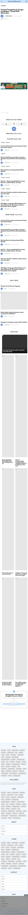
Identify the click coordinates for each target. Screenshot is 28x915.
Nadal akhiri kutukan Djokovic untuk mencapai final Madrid (12, 313)
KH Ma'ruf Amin (21, 759)
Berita (9, 750)
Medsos (8, 766)
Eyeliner (21, 752)
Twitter (2, 881)
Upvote (6, 124)
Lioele (3, 761)
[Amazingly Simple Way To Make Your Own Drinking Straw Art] (8, 406)
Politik (25, 768)
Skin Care (15, 771)
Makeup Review (16, 764)
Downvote (21, 124)
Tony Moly (4, 775)
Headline (8, 757)
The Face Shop (13, 773)
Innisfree (13, 759)
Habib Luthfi (20, 754)
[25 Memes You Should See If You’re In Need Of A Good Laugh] (21, 519)
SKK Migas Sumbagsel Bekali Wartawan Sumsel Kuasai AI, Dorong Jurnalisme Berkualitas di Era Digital (13, 205)
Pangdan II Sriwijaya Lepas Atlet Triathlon (14, 322)
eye (16, 752)
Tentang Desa (5, 773)
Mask (3, 766)
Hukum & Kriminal (5, 759)
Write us (2, 876)
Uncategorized (17, 775)
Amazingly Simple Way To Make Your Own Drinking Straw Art (7, 461)
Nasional (8, 142)
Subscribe (14, 704)
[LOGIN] (26, 1)
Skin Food (22, 771)
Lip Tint (24, 761)
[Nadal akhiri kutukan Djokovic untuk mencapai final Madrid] (14, 300)
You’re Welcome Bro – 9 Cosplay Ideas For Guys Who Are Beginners (21, 684)
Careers (2, 833)
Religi (3, 771)
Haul (3, 757)
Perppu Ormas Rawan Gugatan (10, 286)
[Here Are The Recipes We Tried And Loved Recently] (14, 344)
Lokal (3, 764)
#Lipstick (4, 750)
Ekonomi (4, 752)
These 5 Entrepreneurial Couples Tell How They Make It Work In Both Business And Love (21, 463)
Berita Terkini (15, 750)
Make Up (9, 764)
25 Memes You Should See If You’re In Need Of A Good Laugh (21, 574)
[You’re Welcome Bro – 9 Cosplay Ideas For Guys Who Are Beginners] (21, 629)
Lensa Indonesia (14, 1)
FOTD (8, 754)
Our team (3, 828)
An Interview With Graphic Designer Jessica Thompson (7, 683)
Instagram (3, 889)
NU (19, 766)
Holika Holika (15, 757)
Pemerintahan (11, 768)
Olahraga (4, 768)
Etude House (10, 752)
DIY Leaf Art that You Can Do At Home (7, 573)
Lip (7, 761)
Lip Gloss (19, 761)
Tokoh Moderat (22, 773)
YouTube (2, 886)
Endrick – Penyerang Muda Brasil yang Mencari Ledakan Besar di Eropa (13, 181)
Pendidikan (19, 768)
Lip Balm (12, 761)
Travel (10, 775)
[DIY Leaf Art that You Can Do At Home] (8, 519)
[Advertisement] (14, 101)
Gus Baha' (13, 754)
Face (3, 754)
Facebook (3, 878)
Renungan (9, 771)
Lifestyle (3, 142)
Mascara (24, 764)
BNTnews (23, 750)
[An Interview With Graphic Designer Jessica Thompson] (8, 629)
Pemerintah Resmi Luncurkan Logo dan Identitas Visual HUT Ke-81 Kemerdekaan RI (13, 159)
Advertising (3, 831)
